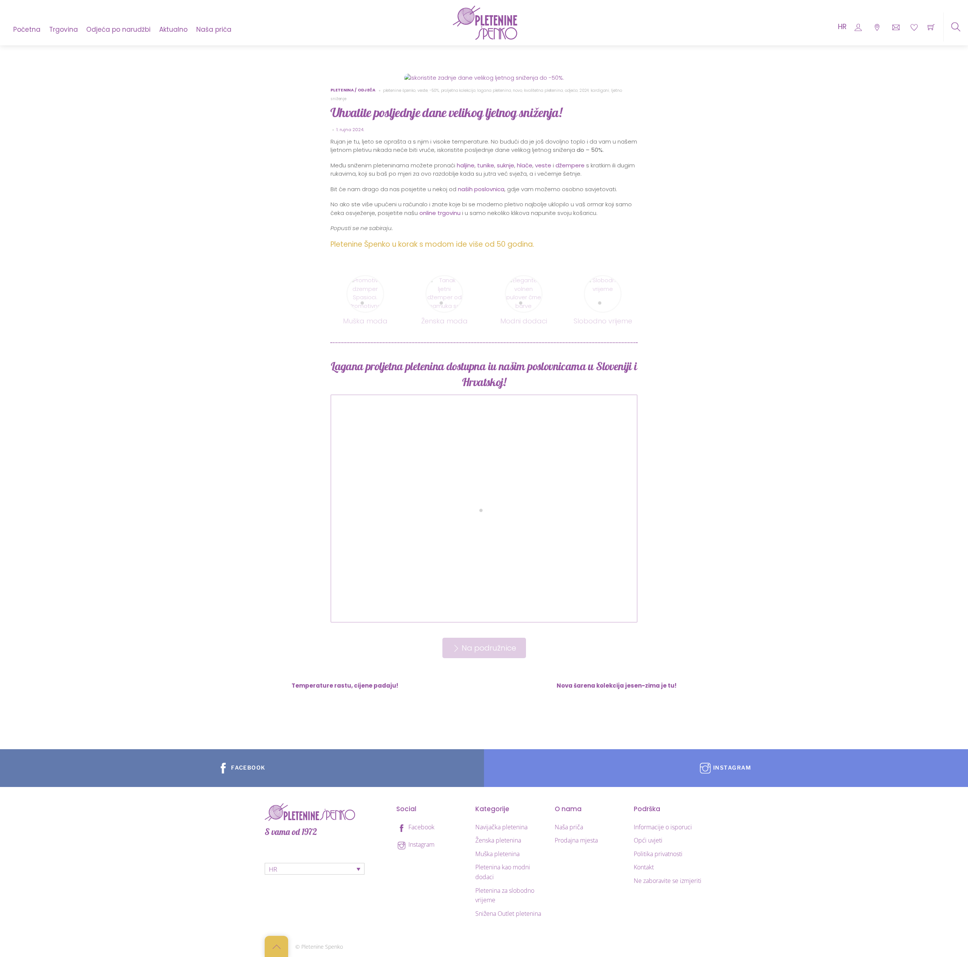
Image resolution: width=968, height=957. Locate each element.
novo (517, 90)
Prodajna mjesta (576, 840)
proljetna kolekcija (458, 90)
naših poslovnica (481, 189)
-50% (434, 90)
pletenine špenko (399, 90)
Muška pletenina (497, 854)
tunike (485, 165)
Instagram (420, 844)
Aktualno (173, 29)
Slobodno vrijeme (603, 321)
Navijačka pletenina (501, 827)
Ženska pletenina (498, 840)
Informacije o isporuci (663, 827)
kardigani (600, 90)
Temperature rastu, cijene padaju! (345, 686)
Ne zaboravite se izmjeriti (667, 881)
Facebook (420, 827)
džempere (570, 165)
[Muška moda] (365, 280)
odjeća (571, 90)
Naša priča (213, 29)
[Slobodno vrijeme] (603, 280)
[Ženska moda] (444, 280)
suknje (505, 165)
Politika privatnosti (658, 854)
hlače (524, 165)
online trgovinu (440, 213)
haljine (466, 165)
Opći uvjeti (648, 840)
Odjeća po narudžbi (118, 29)
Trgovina (63, 29)
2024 (584, 90)
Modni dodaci (523, 321)
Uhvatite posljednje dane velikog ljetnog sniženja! (446, 112)
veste (422, 90)
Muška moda (365, 321)
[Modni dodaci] (524, 280)
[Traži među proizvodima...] (955, 27)
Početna (26, 29)
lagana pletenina (494, 90)
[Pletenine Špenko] (485, 21)
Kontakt (644, 867)
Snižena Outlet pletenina (508, 913)
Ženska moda (444, 321)
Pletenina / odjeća (353, 90)
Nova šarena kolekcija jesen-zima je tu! (616, 686)
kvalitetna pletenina (543, 90)
